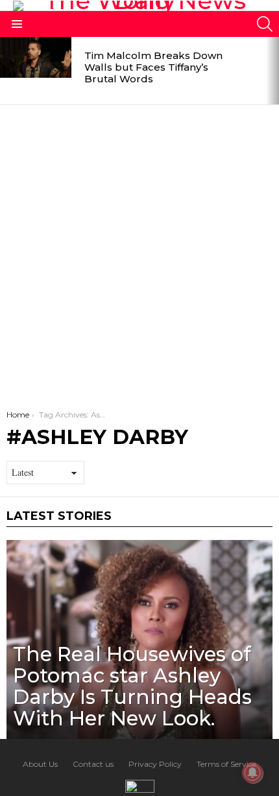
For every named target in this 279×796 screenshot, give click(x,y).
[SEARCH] (265, 24)
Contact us (93, 764)
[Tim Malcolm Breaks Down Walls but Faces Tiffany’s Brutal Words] (35, 57)
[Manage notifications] (252, 772)
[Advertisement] (139, 250)
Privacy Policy (155, 764)
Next (272, 70)
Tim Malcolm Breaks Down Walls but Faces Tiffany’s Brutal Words (153, 67)
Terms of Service (226, 764)
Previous (6, 70)
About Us (40, 764)
